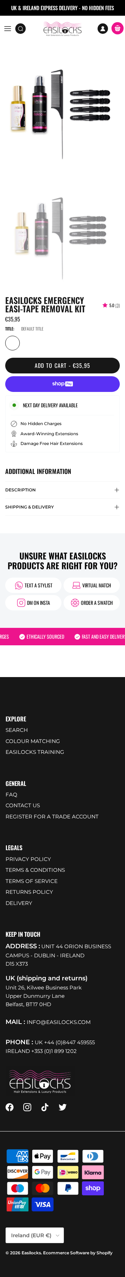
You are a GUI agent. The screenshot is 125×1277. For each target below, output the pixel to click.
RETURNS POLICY (29, 892)
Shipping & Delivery (29, 507)
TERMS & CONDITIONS (35, 870)
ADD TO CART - (63, 365)
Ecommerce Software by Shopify (77, 1252)
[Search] (23, 28)
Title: (9, 329)
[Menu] (7, 28)
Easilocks (31, 1252)
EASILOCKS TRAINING (35, 752)
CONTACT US (23, 805)
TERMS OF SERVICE (32, 881)
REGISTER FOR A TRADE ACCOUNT (52, 816)
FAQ (11, 794)
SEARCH (17, 730)
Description (20, 489)
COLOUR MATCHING (33, 741)
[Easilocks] (62, 28)
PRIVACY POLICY (28, 859)
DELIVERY (19, 903)
